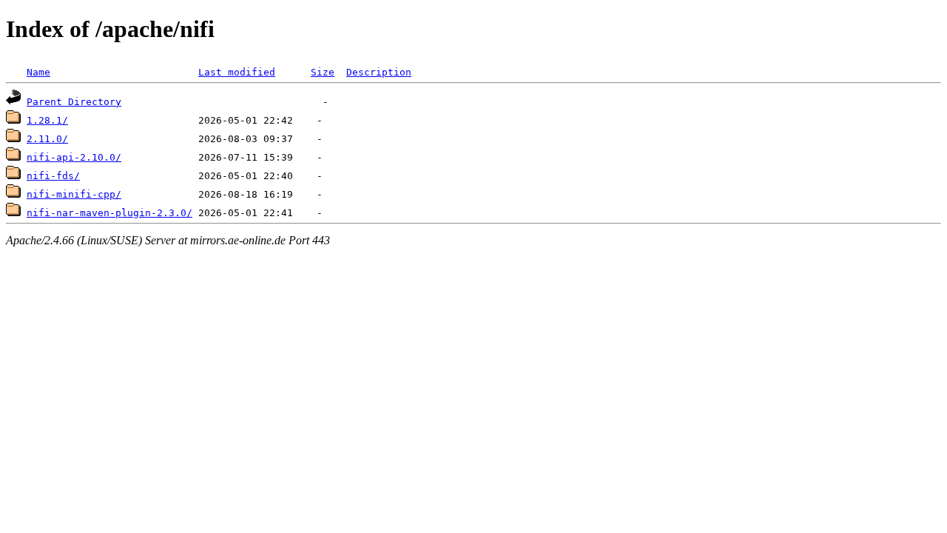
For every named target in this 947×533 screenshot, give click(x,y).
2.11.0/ (47, 138)
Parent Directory (74, 101)
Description (378, 72)
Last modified (236, 72)
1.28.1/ (47, 120)
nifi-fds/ (53, 175)
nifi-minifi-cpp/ (74, 194)
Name (38, 72)
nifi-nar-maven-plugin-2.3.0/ (109, 212)
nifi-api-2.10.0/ (74, 157)
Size (322, 72)
